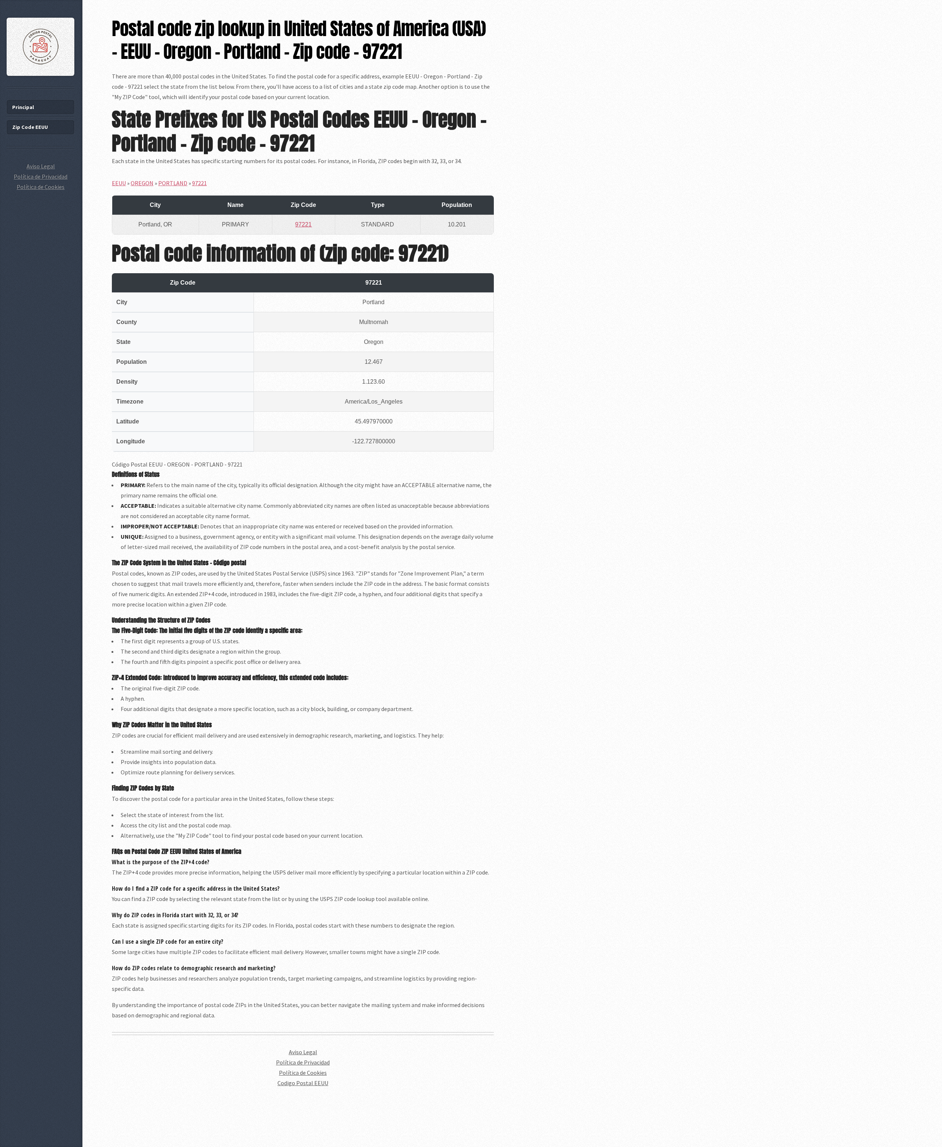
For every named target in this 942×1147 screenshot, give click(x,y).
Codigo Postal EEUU (302, 1083)
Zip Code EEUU (30, 127)
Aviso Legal (303, 1052)
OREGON (142, 183)
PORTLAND (172, 183)
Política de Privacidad (303, 1062)
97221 (199, 183)
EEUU (119, 183)
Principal (23, 107)
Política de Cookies (303, 1072)
